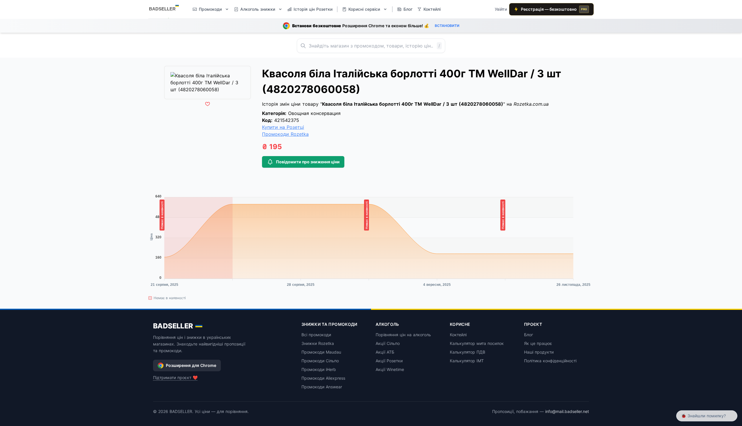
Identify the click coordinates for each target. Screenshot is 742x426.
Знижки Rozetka (317, 343)
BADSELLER (173, 326)
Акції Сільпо (388, 343)
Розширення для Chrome (191, 365)
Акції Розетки (389, 360)
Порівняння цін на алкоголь (403, 334)
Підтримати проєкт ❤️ (175, 377)
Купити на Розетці (283, 127)
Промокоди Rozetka (285, 134)
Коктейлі (458, 334)
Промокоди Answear (321, 386)
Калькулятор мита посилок (477, 343)
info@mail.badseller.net (567, 411)
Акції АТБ (385, 352)
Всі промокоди (316, 334)
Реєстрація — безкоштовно (554, 9)
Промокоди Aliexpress (323, 378)
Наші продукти (539, 352)
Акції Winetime (390, 369)
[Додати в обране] (207, 104)
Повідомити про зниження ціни (308, 161)
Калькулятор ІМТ (467, 360)
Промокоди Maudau (321, 352)
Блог (528, 334)
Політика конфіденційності (550, 360)
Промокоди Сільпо (320, 360)
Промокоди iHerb (318, 369)
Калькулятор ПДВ (467, 352)
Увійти (501, 9)
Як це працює (538, 343)
